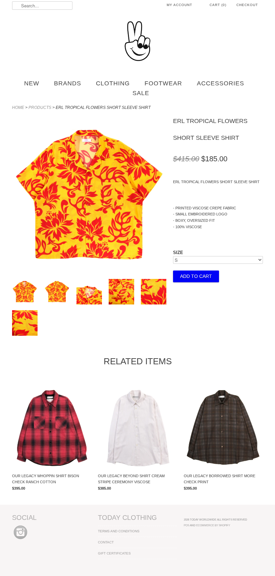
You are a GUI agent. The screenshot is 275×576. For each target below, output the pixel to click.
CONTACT (106, 542)
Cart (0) (218, 5)
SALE (140, 93)
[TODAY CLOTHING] (137, 41)
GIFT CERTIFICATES (114, 553)
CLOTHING (113, 83)
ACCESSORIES (220, 83)
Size (178, 252)
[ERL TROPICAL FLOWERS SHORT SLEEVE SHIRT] (89, 271)
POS (186, 525)
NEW (31, 83)
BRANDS (67, 83)
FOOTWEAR (163, 83)
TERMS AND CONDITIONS (119, 531)
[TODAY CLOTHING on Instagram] (20, 539)
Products (40, 107)
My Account (179, 5)
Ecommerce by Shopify (213, 525)
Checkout (247, 5)
